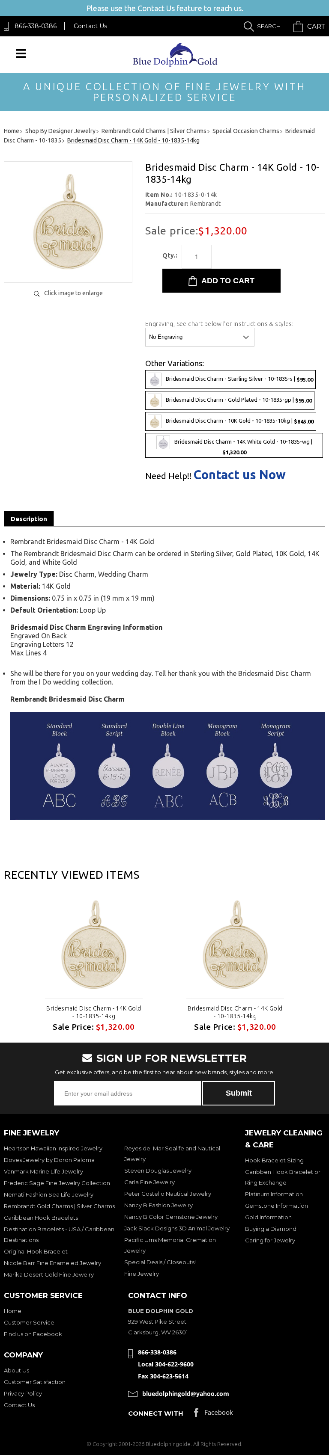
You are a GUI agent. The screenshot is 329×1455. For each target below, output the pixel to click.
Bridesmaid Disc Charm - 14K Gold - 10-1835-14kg (93, 1012)
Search (269, 26)
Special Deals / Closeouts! (160, 1262)
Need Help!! (168, 476)
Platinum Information (274, 1194)
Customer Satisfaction (35, 1381)
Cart (316, 26)
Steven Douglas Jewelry (157, 1170)
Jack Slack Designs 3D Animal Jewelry (177, 1228)
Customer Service (29, 1322)
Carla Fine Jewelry (149, 1182)
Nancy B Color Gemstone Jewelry (171, 1216)
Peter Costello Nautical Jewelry (167, 1193)
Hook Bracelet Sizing (274, 1160)
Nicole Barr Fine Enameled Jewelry (52, 1262)
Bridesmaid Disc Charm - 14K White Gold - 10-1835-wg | (243, 447)
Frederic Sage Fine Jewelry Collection (57, 1182)
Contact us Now (240, 474)
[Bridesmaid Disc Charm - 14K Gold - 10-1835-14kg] (68, 267)
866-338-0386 (36, 26)
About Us (16, 1370)
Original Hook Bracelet (36, 1251)
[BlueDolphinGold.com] (175, 65)
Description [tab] (29, 518)
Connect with (155, 1413)
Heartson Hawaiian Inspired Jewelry (53, 1148)
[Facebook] (213, 1415)
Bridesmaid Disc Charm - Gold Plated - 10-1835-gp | (239, 400)
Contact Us (90, 26)
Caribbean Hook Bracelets (41, 1217)
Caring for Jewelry (270, 1240)
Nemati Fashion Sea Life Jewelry (48, 1194)
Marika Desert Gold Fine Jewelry (49, 1274)
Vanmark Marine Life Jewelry (43, 1171)
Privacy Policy (23, 1393)
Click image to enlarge (73, 293)
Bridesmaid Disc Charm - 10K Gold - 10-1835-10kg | (240, 421)
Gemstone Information (276, 1205)
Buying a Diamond (270, 1228)
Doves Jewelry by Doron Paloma (49, 1159)
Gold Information (268, 1217)
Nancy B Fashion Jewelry (158, 1205)
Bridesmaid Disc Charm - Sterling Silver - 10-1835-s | (239, 379)
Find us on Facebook (33, 1334)
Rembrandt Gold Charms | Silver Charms (59, 1206)
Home (12, 1310)
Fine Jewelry (141, 1273)
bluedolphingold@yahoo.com (185, 1394)
